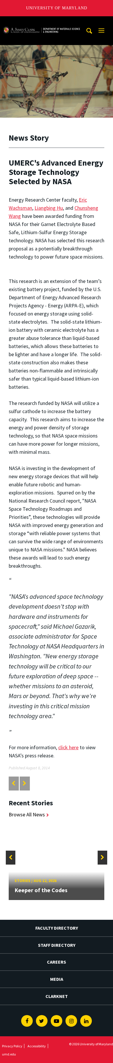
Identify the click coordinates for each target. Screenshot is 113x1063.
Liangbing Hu (48, 208)
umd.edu (9, 1054)
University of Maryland (56, 8)
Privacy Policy (12, 1046)
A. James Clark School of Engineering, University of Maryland (41, 21)
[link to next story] (24, 783)
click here (68, 747)
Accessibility (37, 1046)
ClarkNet (56, 996)
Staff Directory (56, 945)
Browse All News (27, 814)
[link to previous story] (13, 783)
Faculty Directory (56, 928)
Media (56, 979)
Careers (56, 962)
